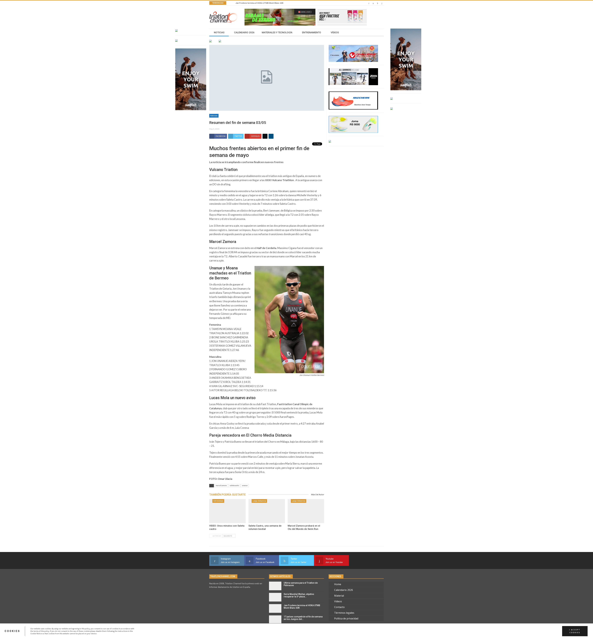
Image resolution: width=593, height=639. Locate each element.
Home (337, 584)
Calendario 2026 (244, 32)
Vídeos (335, 32)
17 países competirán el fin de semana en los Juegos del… (303, 617)
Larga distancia (259, 501)
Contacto (339, 607)
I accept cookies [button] (574, 631)
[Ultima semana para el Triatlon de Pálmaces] (275, 586)
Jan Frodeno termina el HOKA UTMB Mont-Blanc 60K (259, 3)
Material (339, 595)
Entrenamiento (311, 32)
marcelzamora (221, 485)
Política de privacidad (346, 618)
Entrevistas (218, 501)
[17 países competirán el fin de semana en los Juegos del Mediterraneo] (275, 619)
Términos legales (344, 612)
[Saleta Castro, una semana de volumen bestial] (266, 511)
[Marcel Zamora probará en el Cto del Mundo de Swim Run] (306, 511)
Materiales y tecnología (277, 32)
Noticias (219, 32)
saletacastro (234, 485)
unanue (245, 485)
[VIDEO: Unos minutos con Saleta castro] (227, 511)
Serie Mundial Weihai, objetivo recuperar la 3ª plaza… (299, 595)
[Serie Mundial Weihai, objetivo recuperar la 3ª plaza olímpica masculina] (275, 597)
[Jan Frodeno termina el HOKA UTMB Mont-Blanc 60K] (275, 608)
